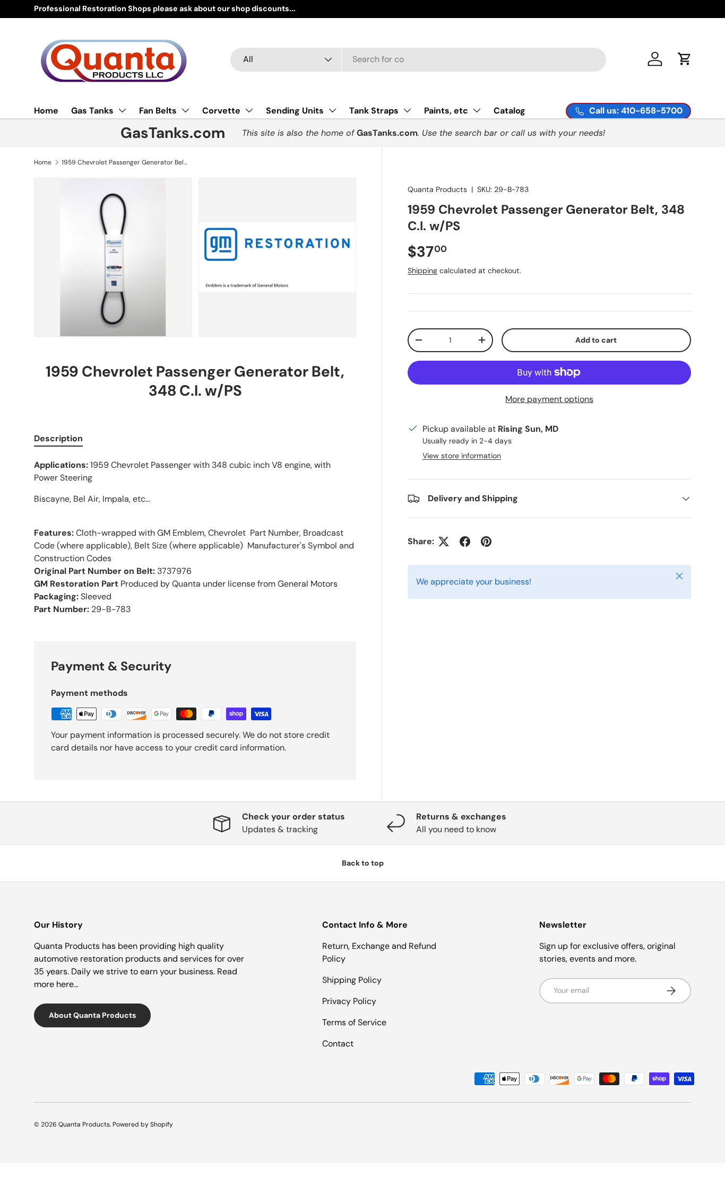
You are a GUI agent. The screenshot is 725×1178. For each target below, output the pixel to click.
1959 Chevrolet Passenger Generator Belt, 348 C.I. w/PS (125, 162)
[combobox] (418, 59)
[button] (684, 59)
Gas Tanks (92, 110)
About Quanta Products (92, 1015)
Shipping (422, 270)
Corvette (221, 110)
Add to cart (596, 340)
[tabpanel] (195, 537)
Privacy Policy (349, 1001)
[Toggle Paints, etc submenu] (476, 110)
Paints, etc (446, 110)
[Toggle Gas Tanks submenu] (122, 110)
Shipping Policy (352, 979)
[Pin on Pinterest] (486, 541)
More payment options (549, 399)
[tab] (58, 438)
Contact (337, 1043)
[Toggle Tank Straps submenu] (407, 110)
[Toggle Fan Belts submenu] (185, 110)
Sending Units (295, 110)
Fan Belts (158, 110)
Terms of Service (354, 1022)
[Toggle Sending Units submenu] (332, 110)
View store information (461, 455)
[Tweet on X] (443, 541)
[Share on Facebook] (465, 541)
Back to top (363, 863)
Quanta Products (437, 189)
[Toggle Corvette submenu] (249, 110)
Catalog (509, 110)
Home (46, 110)
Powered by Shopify (143, 1124)
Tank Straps (374, 110)
